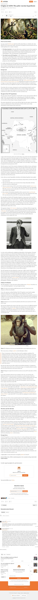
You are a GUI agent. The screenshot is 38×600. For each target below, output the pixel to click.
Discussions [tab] (8, 554)
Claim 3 (35, 431)
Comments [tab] (3, 512)
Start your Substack (16, 595)
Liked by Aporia (5, 522)
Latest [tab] (5, 554)
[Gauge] (36, 16)
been (19, 428)
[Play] (6, 15)
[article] (19, 559)
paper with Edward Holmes (8, 424)
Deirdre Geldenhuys (5, 528)
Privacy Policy (26, 581)
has (17, 428)
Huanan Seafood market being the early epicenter (25, 425)
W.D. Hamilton (13, 208)
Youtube (13, 308)
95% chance (3, 211)
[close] (28, 565)
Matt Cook (4, 521)
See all (3, 576)
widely (21, 428)
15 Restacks (12, 498)
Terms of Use (24, 580)
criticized (25, 428)
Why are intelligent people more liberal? (9, 557)
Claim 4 (11, 433)
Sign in (35, 1)
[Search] (36, 554)
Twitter (12, 480)
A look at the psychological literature (7, 558)
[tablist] (5, 512)
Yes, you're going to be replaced (7, 563)
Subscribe (31, 1)
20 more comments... (3, 549)
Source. (23, 154)
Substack (14, 597)
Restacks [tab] (7, 512)
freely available (16, 277)
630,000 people (11, 44)
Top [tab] (2, 554)
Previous (4, 505)
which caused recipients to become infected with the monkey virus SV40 (17, 81)
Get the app (24, 595)
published (22, 454)
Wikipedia (29, 284)
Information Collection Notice (18, 581)
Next (34, 505)
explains (14, 351)
